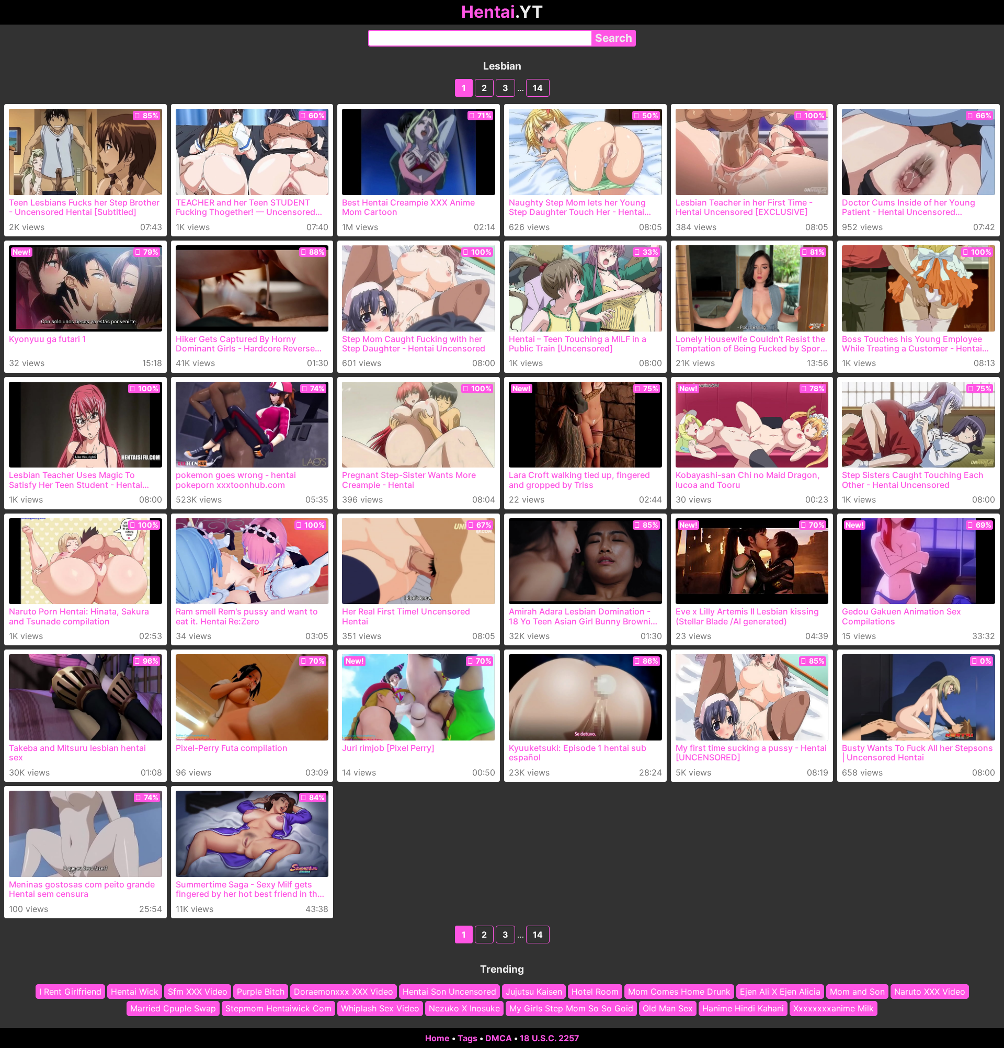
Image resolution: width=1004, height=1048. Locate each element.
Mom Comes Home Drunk (679, 991)
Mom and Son (857, 991)
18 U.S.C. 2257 (549, 1038)
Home (437, 1038)
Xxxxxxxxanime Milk (833, 1009)
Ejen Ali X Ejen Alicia (780, 991)
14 (538, 88)
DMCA (498, 1038)
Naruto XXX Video (929, 991)
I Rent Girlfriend (70, 991)
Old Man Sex (668, 1009)
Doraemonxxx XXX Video (343, 991)
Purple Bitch (260, 991)
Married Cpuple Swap (173, 1009)
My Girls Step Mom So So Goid (571, 1009)
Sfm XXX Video (197, 991)
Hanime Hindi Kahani (743, 1009)
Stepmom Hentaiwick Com (278, 1009)
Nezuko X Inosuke (464, 1009)
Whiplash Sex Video (380, 1009)
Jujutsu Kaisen (534, 991)
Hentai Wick (134, 991)
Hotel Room (595, 991)
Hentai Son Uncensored (449, 991)
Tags (467, 1038)
